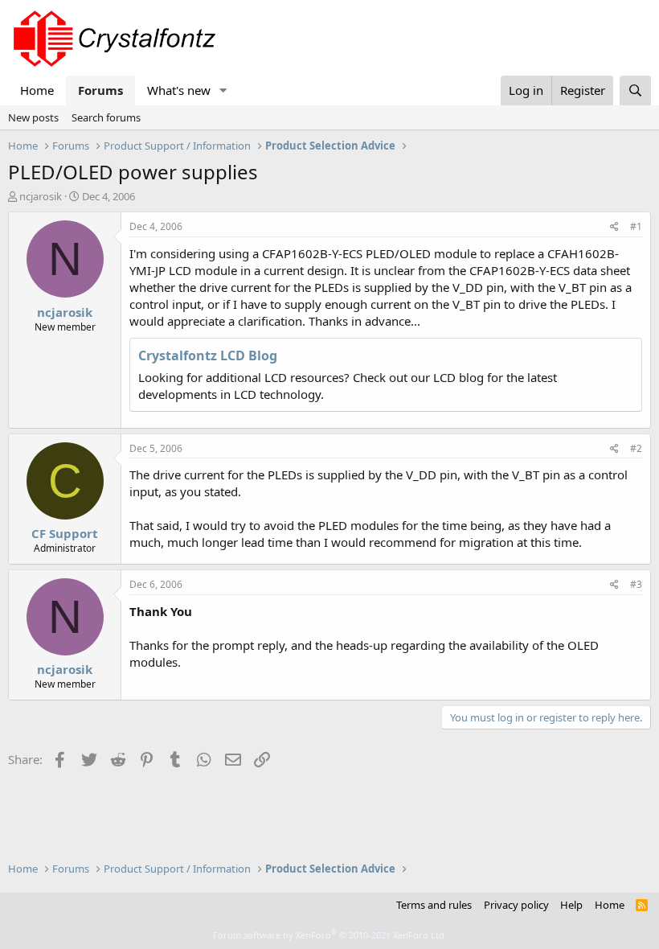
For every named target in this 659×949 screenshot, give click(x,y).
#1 (636, 226)
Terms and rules (434, 905)
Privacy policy (516, 905)
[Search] (635, 90)
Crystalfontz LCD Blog (207, 355)
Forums (100, 90)
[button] (223, 90)
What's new (179, 90)
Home (37, 90)
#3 (636, 584)
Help (571, 905)
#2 (636, 448)
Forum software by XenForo (330, 935)
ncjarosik (40, 196)
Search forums (106, 117)
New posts (33, 117)
